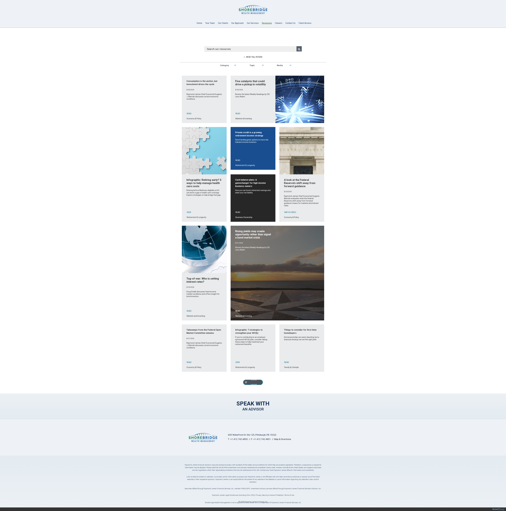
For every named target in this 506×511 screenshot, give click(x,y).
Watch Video (290, 212)
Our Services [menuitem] (253, 23)
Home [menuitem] (199, 23)
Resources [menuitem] (267, 23)
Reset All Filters (254, 57)
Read (189, 114)
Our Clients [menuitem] (223, 23)
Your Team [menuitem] (210, 23)
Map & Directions (282, 439)
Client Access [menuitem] (305, 23)
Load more (254, 382)
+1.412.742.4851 (262, 439)
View (189, 212)
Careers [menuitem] (278, 23)
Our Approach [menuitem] (237, 23)
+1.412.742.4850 (239, 439)
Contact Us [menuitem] (290, 23)
